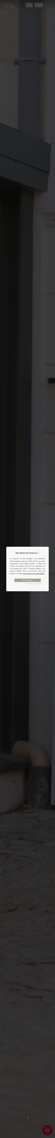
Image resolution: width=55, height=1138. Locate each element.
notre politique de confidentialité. (34, 573)
